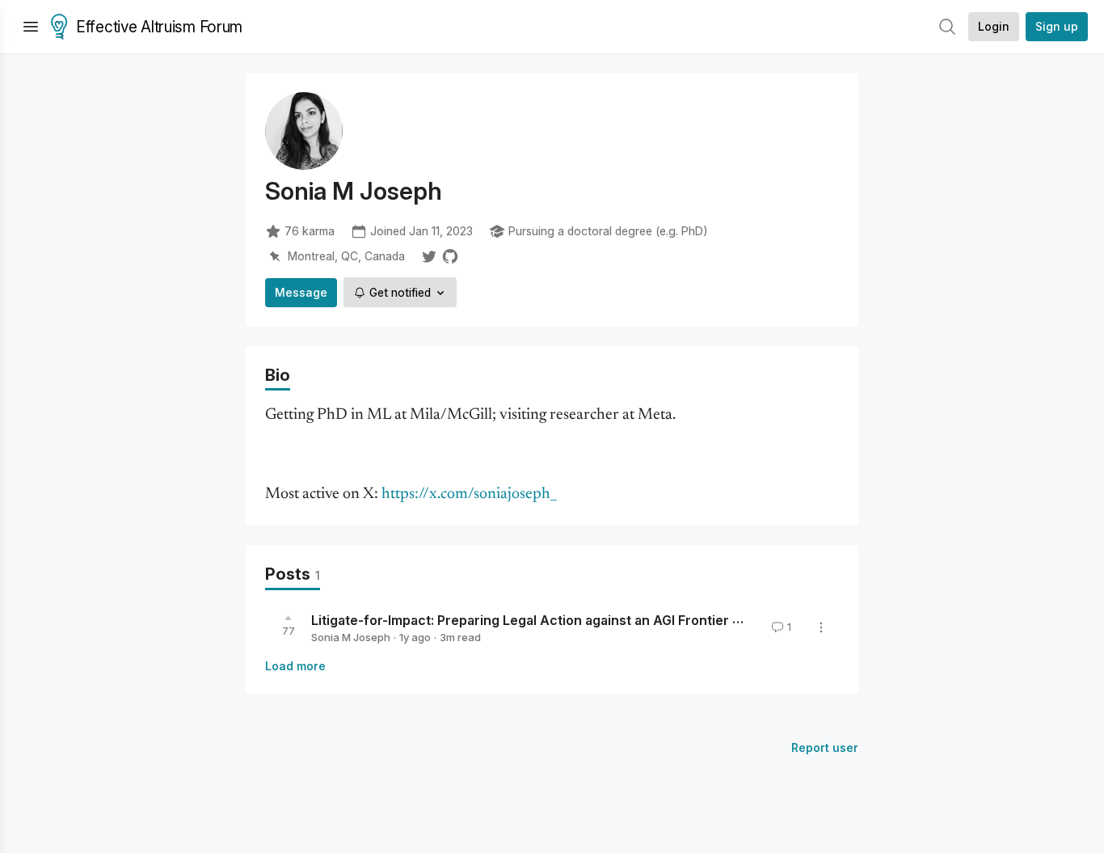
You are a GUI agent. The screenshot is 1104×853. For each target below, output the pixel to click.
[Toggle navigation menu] (30, 26)
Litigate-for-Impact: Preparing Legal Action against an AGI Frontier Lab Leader (557, 620)
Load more (295, 666)
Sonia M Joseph (350, 637)
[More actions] (821, 627)
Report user (824, 747)
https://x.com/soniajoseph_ (469, 494)
